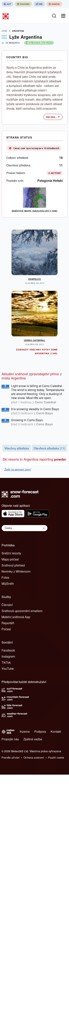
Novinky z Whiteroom (16, 571)
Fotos (5, 577)
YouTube (8, 668)
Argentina (18, 31)
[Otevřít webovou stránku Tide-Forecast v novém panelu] (39, 4)
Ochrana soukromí (34, 757)
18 (61, 157)
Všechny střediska (16, 448)
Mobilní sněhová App (16, 617)
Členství (7, 605)
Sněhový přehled (13, 565)
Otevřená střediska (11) (49, 448)
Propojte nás (10, 739)
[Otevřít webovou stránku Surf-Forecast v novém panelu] (7, 4)
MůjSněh (8, 583)
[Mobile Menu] (63, 15)
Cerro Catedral (34, 340)
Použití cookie (56, 757)
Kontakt (56, 731)
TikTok (6, 662)
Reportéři (8, 623)
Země (4, 31)
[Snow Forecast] (6, 16)
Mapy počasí (10, 559)
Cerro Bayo (44, 413)
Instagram (8, 656)
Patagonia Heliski (50, 180)
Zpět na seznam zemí (17, 469)
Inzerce (25, 731)
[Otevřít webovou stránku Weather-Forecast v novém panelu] (54, 4)
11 (61, 165)
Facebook (8, 650)
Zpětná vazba (32, 739)
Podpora (40, 731)
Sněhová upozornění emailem (22, 611)
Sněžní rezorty (11, 553)
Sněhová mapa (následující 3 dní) (34, 211)
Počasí (6, 629)
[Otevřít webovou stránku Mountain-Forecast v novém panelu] (23, 4)
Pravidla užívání (11, 757)
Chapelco (34, 279)
